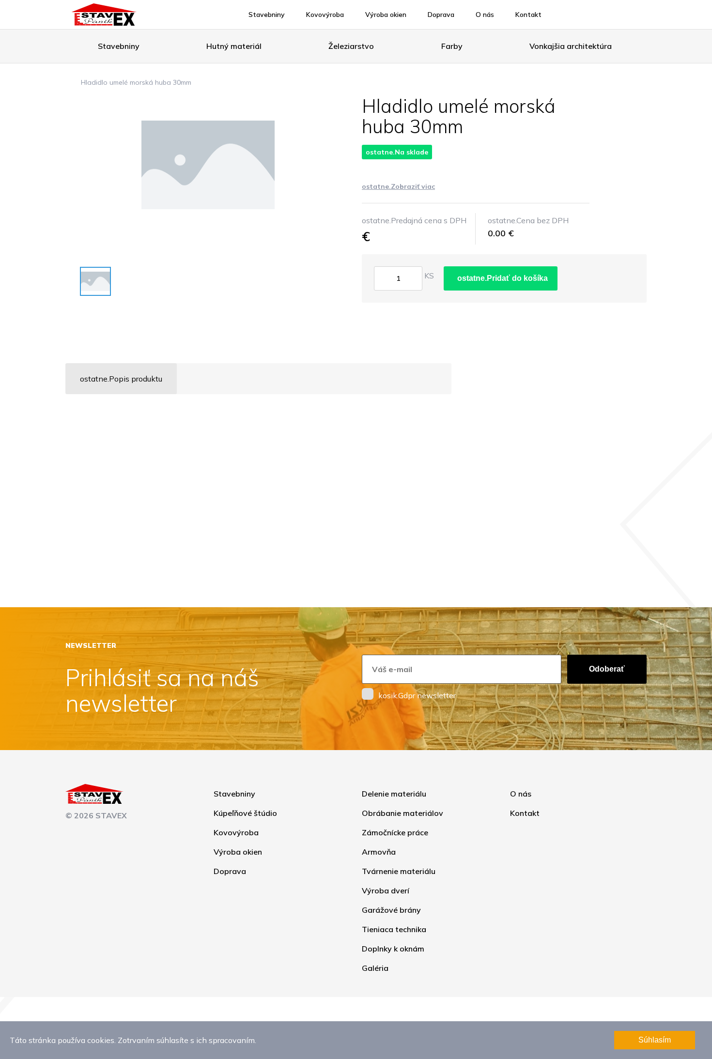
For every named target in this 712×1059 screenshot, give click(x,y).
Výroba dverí (385, 890)
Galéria (375, 968)
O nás (485, 14)
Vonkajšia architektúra (570, 46)
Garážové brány (391, 910)
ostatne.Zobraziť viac (398, 186)
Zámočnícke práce (395, 832)
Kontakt (528, 14)
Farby (452, 46)
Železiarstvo (351, 46)
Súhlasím (654, 1040)
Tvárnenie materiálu (398, 871)
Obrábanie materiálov (402, 813)
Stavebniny (266, 14)
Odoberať (607, 669)
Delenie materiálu (394, 793)
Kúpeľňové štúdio (245, 813)
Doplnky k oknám (393, 948)
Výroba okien (385, 14)
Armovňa (379, 852)
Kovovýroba (325, 14)
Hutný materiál (234, 46)
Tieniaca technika (394, 929)
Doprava (441, 14)
